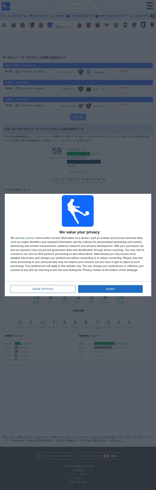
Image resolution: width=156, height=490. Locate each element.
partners (30, 238)
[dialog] (78, 245)
